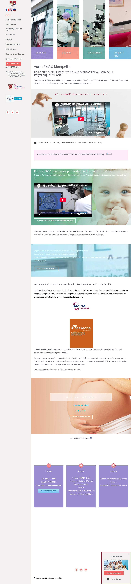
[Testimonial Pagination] (76, 413)
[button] (116, 579)
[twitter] (81, 573)
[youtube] (86, 573)
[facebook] (76, 573)
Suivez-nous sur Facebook (80, 441)
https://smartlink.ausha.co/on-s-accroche (65, 369)
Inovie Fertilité (39, 290)
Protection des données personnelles (48, 581)
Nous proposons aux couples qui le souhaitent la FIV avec (71, 154)
